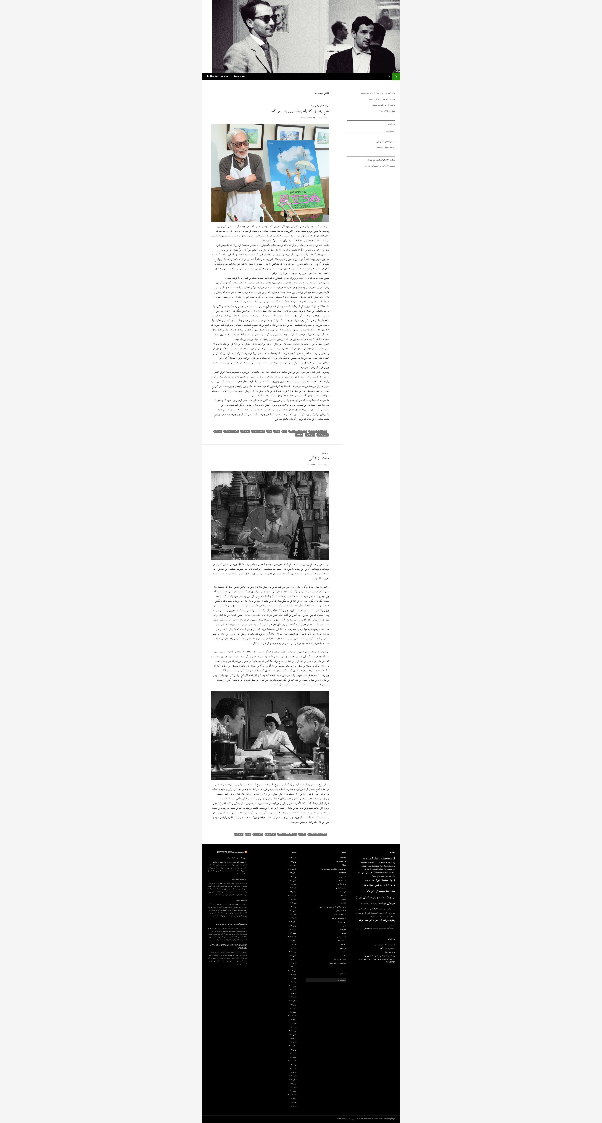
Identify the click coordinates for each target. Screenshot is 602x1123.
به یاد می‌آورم (342, 884)
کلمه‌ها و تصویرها (340, 937)
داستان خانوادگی (341, 911)
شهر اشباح (218, 431)
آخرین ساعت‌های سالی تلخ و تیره (237, 858)
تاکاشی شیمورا (258, 834)
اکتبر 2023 (293, 930)
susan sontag (379, 873)
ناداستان (373, 917)
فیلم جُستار (342, 930)
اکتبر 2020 (293, 1054)
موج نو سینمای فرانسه (382, 917)
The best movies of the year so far (333, 869)
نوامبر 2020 (293, 1050)
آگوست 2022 (292, 971)
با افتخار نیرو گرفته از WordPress (347, 1119)
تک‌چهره (343, 899)
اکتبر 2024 (293, 888)
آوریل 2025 (292, 881)
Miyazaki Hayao (298, 431)
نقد (345, 956)
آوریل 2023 (292, 952)
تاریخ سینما (376, 876)
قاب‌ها (344, 933)
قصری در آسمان (322, 435)
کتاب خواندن (382, 928)
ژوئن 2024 (293, 903)
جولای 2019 (292, 1088)
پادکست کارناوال (341, 888)
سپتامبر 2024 (292, 892)
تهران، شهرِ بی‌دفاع (241, 900)
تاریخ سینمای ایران (384, 880)
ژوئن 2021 (293, 1024)
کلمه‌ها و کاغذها (341, 941)
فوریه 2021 (293, 1039)
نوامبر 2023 (293, 926)
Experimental (341, 862)
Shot (344, 866)
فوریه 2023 (293, 960)
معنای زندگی (319, 458)
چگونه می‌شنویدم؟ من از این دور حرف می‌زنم (332, 907)
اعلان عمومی (342, 881)
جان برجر (371, 880)
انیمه (284, 431)
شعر (385, 909)
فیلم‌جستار (391, 917)
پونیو (269, 431)
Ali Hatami (367, 859)
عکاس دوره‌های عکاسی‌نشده (379, 913)
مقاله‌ (344, 952)
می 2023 (293, 948)
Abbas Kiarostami (383, 859)
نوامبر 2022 (293, 967)
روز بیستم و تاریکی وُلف (239, 879)
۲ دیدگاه (310, 465)
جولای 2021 (292, 1020)
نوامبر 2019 (293, 1084)
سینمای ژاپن (245, 431)
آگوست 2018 (292, 1095)
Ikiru (302, 834)
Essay (377, 863)
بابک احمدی (391, 876)
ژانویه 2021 (292, 1042)
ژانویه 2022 (292, 997)
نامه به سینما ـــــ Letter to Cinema (226, 76)
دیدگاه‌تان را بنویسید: (307, 118)
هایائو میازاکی (310, 435)
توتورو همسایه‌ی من (258, 431)
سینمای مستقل (374, 904)
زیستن (248, 834)
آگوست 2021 (292, 1016)
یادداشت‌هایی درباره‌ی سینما (319, 106)
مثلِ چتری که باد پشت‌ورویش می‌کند (299, 111)
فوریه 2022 (293, 994)
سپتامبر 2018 (292, 1091)
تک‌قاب (343, 903)
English (343, 858)
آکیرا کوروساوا (271, 834)
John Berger (390, 870)
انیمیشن (277, 431)
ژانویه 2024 (292, 918)
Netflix (366, 870)
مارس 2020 (292, 1069)
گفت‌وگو (343, 945)
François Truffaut (366, 863)
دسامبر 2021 (292, 1001)
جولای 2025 (292, 873)
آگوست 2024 (292, 896)
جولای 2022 (292, 975)
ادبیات (359, 873)
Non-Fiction (389, 873)
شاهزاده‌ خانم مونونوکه (231, 431)
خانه (389, 76)
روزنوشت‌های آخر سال (339, 918)
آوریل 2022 (292, 986)
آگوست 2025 (292, 869)
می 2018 (293, 1106)
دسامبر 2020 (292, 1046)
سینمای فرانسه (386, 904)
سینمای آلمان (390, 891)
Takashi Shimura (287, 834)
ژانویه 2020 (292, 1076)
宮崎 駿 (299, 435)
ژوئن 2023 (293, 945)
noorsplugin (390, 1119)
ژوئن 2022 (293, 978)
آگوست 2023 (292, 937)
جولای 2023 (292, 941)
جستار (366, 880)
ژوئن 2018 (293, 1103)
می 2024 (293, 907)
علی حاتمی (391, 913)
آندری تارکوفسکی (368, 873)
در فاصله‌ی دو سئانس (339, 915)
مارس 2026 (292, 858)
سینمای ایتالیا (376, 898)
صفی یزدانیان (379, 909)
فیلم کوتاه (358, 913)
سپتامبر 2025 (292, 866)
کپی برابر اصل (359, 928)
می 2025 (293, 877)
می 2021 (293, 1027)
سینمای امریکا (375, 891)
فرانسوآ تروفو (367, 913)
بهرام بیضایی (384, 876)
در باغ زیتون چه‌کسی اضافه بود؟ (379, 885)
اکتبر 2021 (293, 1009)
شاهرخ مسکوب (391, 909)
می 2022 (293, 982)
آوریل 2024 (292, 911)
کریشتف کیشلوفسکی (371, 929)
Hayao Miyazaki (318, 431)
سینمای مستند (365, 904)
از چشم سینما (342, 877)
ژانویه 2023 (292, 963)
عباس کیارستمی (366, 909)
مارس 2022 (292, 990)
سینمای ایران (363, 898)
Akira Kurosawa (317, 834)
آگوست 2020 (292, 1061)
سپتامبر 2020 (292, 1057)
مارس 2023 (292, 956)
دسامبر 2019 (292, 1080)
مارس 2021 (292, 1035)
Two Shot (342, 873)
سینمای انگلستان (388, 898)
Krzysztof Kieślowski (378, 870)
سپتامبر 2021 (292, 1012)
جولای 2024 (292, 899)
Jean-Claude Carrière (387, 866)
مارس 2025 (292, 884)
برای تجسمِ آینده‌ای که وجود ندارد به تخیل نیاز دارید (231, 924)
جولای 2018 (292, 1099)
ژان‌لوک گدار (390, 929)
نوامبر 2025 (293, 862)
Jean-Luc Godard (370, 866)
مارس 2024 (292, 915)
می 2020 (293, 1065)
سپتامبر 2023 (292, 933)
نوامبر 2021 (293, 1005)
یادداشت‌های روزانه (340, 960)
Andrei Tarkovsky (387, 863)
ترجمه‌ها (343, 896)
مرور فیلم (325, 453)
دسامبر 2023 (292, 922)
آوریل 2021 (292, 1031)
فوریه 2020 (293, 1072)
